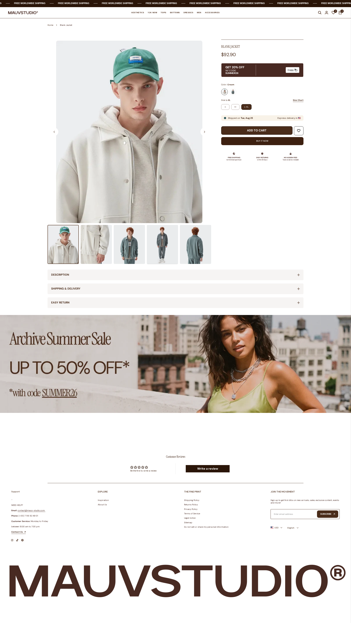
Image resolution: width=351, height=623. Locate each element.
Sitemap (188, 522)
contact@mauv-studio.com (31, 510)
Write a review (207, 469)
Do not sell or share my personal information (206, 527)
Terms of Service (192, 513)
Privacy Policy (190, 509)
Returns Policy (191, 504)
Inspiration (103, 500)
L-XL (246, 107)
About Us (102, 504)
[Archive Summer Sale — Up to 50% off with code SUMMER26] (175, 364)
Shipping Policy (191, 500)
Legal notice (189, 518)
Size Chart (298, 100)
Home (50, 25)
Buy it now (262, 141)
